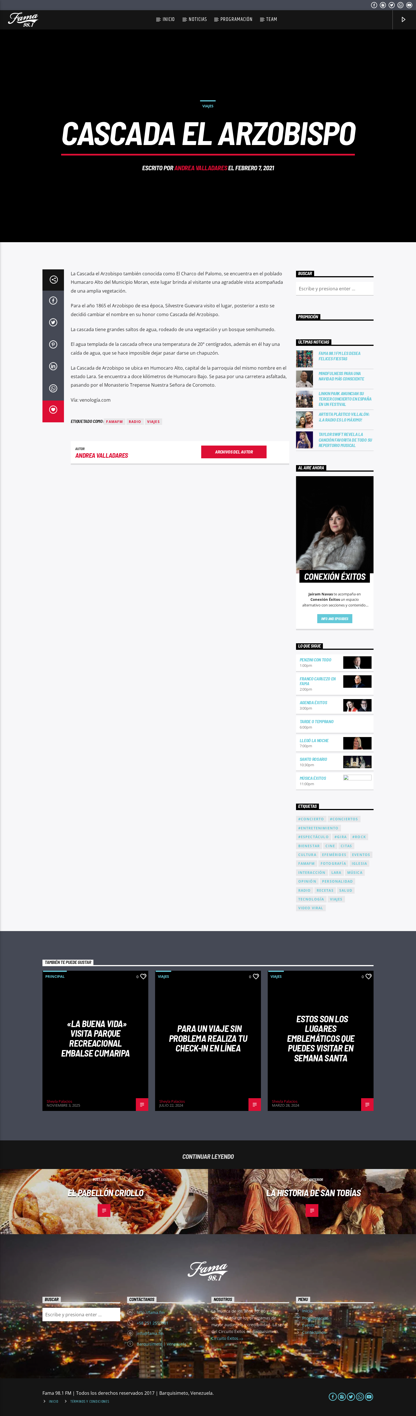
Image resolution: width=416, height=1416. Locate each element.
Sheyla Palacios (59, 1101)
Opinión (307, 881)
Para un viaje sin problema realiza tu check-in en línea (208, 1038)
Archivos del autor (233, 451)
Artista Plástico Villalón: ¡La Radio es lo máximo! (344, 416)
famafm (114, 421)
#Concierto (311, 819)
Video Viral (310, 908)
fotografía (333, 863)
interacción (312, 872)
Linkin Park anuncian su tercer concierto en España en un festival (345, 399)
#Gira (340, 836)
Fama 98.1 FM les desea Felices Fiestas (340, 355)
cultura (307, 854)
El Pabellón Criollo (105, 1192)
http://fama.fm (150, 1312)
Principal (55, 976)
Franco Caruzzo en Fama (318, 681)
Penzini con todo (315, 659)
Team (271, 19)
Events (308, 1325)
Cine (330, 846)
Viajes (207, 105)
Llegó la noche (314, 740)
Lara (336, 872)
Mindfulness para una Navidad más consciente (341, 375)
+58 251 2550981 (152, 1323)
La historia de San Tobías (313, 1192)
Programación (236, 19)
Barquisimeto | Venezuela (161, 1344)
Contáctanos (314, 1332)
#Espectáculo (313, 836)
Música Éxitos (313, 778)
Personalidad (337, 881)
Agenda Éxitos (313, 702)
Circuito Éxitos (225, 1338)
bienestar (309, 846)
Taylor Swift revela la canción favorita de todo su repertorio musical (345, 439)
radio (135, 421)
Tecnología (311, 899)
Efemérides (334, 854)
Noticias (198, 19)
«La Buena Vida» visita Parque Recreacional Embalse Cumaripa (95, 1038)
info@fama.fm (150, 1333)
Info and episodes (334, 618)
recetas (325, 890)
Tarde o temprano (317, 721)
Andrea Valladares (200, 168)
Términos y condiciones (89, 1401)
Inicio (169, 19)
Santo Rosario (313, 759)
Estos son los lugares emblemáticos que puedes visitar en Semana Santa (321, 1038)
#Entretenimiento (318, 828)
